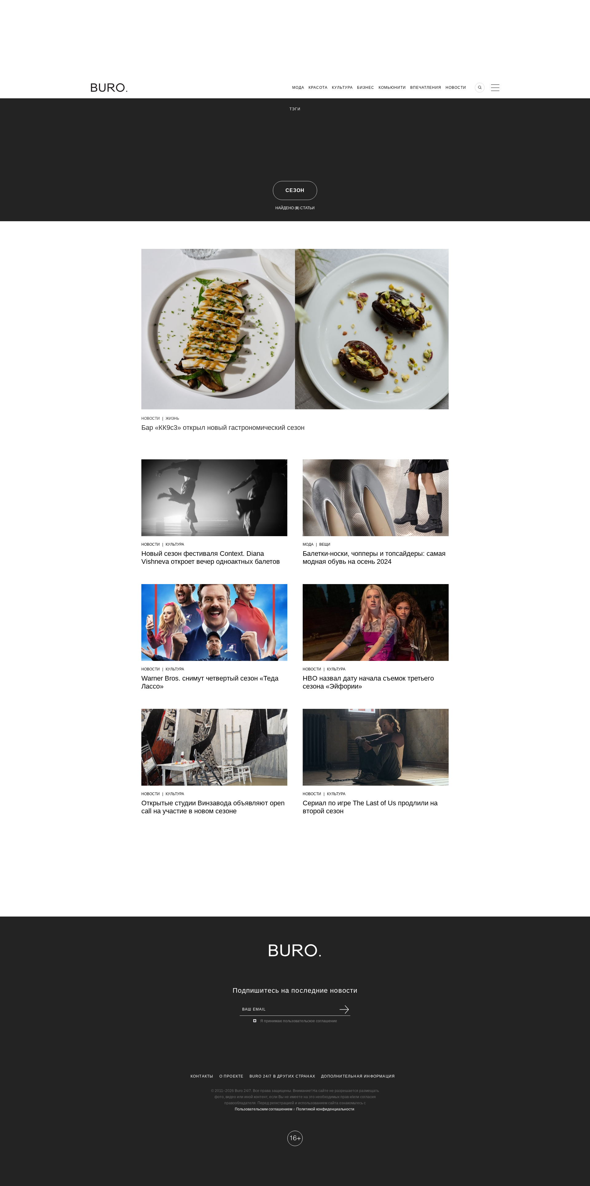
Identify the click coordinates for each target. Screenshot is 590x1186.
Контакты (202, 1076)
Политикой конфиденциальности (325, 1109)
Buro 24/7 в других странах (282, 1076)
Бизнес (365, 87)
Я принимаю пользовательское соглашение (298, 1021)
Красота (318, 87)
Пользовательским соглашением (263, 1109)
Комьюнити (392, 87)
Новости (456, 87)
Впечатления (425, 87)
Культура (342, 87)
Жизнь (172, 418)
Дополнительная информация (358, 1076)
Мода (298, 87)
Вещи (324, 544)
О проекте (231, 1076)
